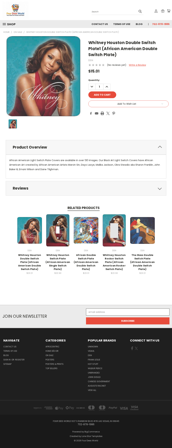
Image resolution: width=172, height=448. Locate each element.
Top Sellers (51, 368)
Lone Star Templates (92, 436)
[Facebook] (91, 113)
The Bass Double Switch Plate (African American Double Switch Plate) (142, 262)
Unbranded (94, 372)
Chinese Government (99, 381)
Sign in (7, 359)
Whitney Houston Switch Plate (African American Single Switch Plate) (58, 262)
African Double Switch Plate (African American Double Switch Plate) (86, 262)
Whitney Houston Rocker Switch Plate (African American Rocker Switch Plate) (114, 262)
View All (92, 390)
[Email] (96, 113)
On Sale (49, 355)
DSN (90, 355)
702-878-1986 (160, 24)
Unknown (93, 346)
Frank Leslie (94, 359)
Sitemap (7, 364)
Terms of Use (121, 24)
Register (20, 359)
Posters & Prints (54, 364)
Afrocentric (52, 346)
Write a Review (137, 65)
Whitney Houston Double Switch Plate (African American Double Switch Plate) (29, 262)
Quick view (29, 226)
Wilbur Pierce (95, 368)
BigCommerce (92, 431)
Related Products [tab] (84, 208)
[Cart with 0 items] (168, 11)
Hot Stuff (93, 364)
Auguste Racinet (97, 385)
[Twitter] (108, 113)
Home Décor (52, 351)
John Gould (94, 377)
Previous (167, 437)
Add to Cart (29, 233)
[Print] (102, 113)
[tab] (86, 147)
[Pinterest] (113, 113)
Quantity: (94, 80)
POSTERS (50, 359)
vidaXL (91, 351)
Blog (139, 24)
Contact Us (100, 24)
